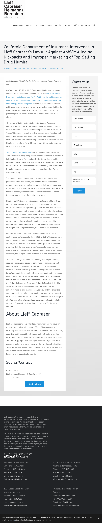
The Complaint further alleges (19, 152)
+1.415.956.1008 (15, 472)
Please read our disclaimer (20, 448)
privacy (7, 453)
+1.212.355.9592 (15, 499)
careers (14, 453)
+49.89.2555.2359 (65, 499)
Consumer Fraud (43, 68)
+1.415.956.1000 (17, 469)
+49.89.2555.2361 (67, 495)
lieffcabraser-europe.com (68, 505)
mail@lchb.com (16, 476)
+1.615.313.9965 (64, 472)
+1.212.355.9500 (17, 495)
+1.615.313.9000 (66, 469)
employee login (25, 453)
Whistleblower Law (56, 68)
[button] (94, 25)
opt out (12, 520)
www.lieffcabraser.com (17, 479)
